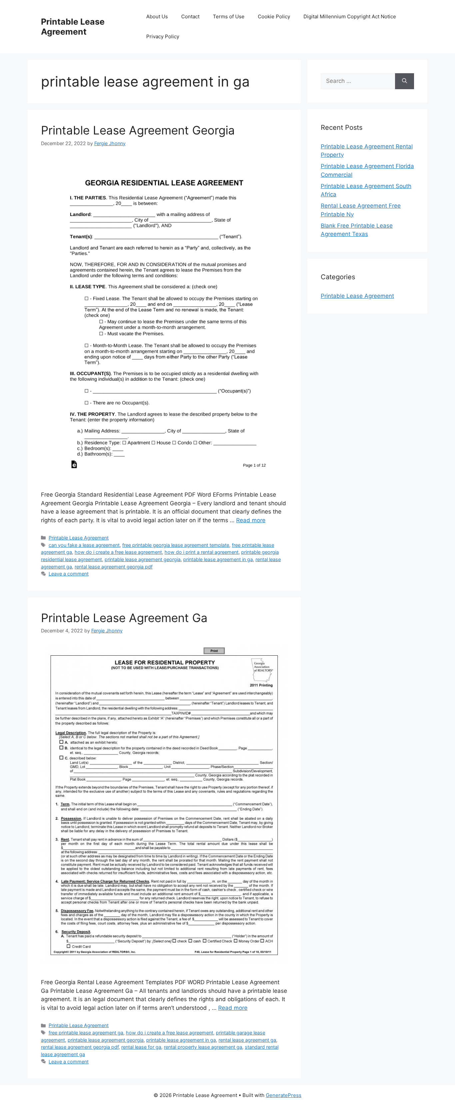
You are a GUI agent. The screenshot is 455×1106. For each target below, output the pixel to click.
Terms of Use (228, 16)
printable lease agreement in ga (218, 559)
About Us (157, 16)
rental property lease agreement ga (203, 1047)
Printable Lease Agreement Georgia (138, 130)
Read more (250, 520)
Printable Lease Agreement (73, 27)
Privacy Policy (162, 36)
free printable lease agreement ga (86, 1032)
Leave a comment (69, 573)
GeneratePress (283, 1095)
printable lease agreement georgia (143, 559)
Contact (190, 16)
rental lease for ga (141, 1047)
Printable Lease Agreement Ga (124, 618)
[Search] (404, 81)
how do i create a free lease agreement (118, 552)
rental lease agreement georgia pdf (114, 566)
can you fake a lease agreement (84, 545)
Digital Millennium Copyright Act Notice (349, 16)
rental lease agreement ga (247, 1040)
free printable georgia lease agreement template (175, 545)
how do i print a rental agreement (201, 552)
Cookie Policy (274, 16)
